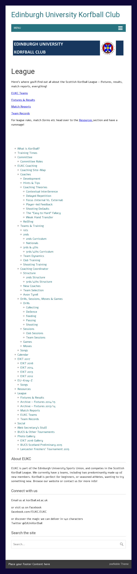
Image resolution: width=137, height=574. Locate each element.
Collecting (32, 307)
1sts (25, 230)
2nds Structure (35, 277)
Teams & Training (32, 226)
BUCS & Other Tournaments (36, 432)
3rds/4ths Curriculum (39, 252)
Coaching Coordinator (34, 269)
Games (27, 342)
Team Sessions (35, 337)
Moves (27, 346)
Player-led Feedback (39, 204)
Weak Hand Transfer (39, 217)
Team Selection (33, 290)
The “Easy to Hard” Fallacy (43, 213)
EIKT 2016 (26, 363)
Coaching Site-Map (33, 170)
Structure (29, 273)
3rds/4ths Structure (39, 282)
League (21, 393)
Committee (24, 157)
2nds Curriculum (36, 239)
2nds (26, 234)
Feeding (31, 316)
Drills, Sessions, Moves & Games (41, 299)
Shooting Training (35, 265)
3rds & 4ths (30, 247)
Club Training (31, 260)
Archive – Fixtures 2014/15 (37, 402)
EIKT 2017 (23, 359)
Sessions (28, 329)
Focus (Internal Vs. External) (44, 200)
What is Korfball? (28, 149)
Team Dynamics (33, 256)
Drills (26, 303)
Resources (24, 389)
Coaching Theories (35, 187)
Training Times (27, 153)
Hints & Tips (31, 183)
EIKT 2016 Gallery (31, 441)
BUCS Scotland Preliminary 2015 (41, 445)
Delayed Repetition (38, 196)
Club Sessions (34, 333)
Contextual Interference (42, 192)
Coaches (25, 174)
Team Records (29, 419)
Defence (31, 312)
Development (31, 179)
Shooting (32, 325)
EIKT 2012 (26, 376)
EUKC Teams (19, 93)
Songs (24, 350)
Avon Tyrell (30, 295)
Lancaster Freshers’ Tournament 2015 (44, 449)
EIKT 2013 (26, 372)
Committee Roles (31, 161)
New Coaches (31, 286)
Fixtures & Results (32, 398)
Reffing (28, 222)
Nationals (32, 243)
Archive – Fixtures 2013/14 (37, 406)
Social (21, 423)
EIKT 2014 (26, 368)
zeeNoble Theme (119, 564)
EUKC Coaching (27, 166)
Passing (31, 320)
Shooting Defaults (37, 209)
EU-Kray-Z (24, 380)
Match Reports (21, 107)
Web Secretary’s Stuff (32, 428)
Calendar (22, 355)
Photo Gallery (26, 436)
